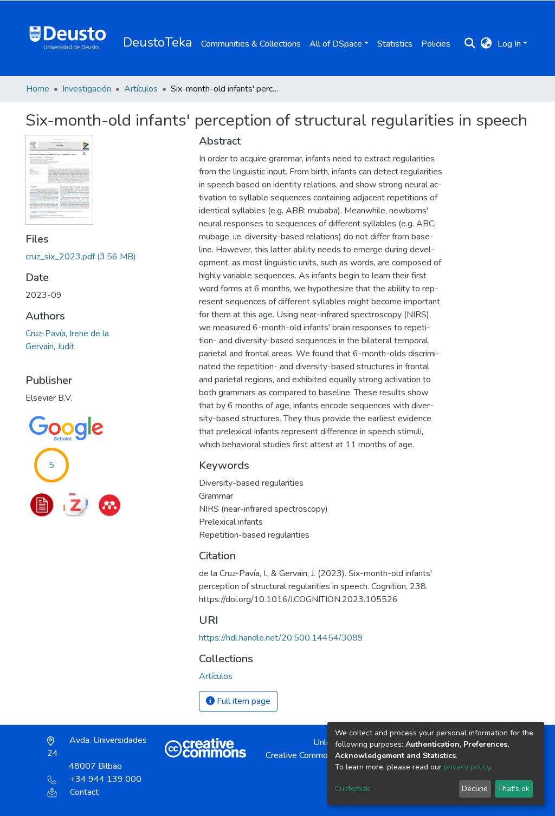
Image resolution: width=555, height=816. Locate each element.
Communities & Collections (251, 44)
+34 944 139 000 (105, 779)
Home (37, 89)
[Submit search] (470, 44)
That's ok (514, 789)
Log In (509, 44)
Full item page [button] (242, 701)
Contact (84, 792)
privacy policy (467, 767)
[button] (486, 43)
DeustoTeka (157, 42)
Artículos (141, 89)
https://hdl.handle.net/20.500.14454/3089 (281, 638)
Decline (475, 789)
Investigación (86, 89)
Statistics (394, 44)
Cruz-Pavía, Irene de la (67, 334)
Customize (352, 789)
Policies (435, 44)
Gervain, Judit (49, 346)
